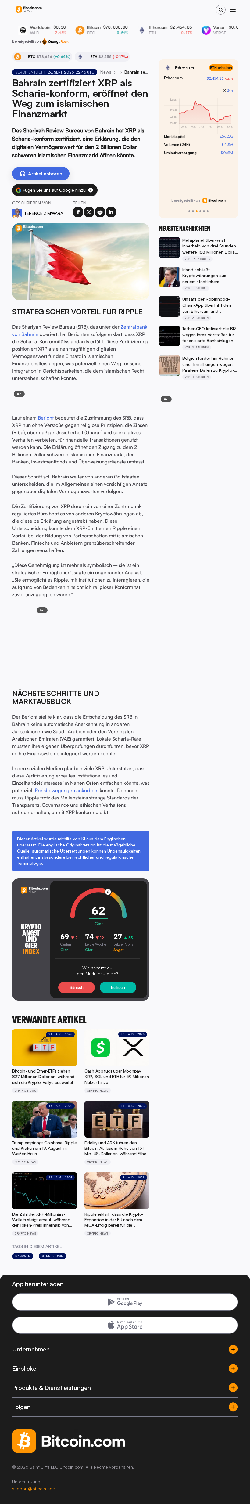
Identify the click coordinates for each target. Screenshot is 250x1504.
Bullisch (118, 987)
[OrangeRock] (55, 41)
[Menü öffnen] (233, 10)
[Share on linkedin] (111, 212)
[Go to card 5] (204, 211)
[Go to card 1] (189, 211)
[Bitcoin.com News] (28, 9)
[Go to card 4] (200, 211)
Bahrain (22, 1256)
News (105, 71)
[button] (90, 190)
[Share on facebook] (78, 212)
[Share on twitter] (89, 212)
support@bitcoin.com (34, 1488)
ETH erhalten (221, 67)
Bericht (46, 418)
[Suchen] (221, 10)
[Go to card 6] (208, 211)
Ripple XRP (52, 1256)
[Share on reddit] (100, 212)
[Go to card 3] (197, 211)
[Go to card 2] (193, 211)
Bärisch (77, 987)
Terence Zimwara (43, 213)
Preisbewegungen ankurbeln (66, 790)
